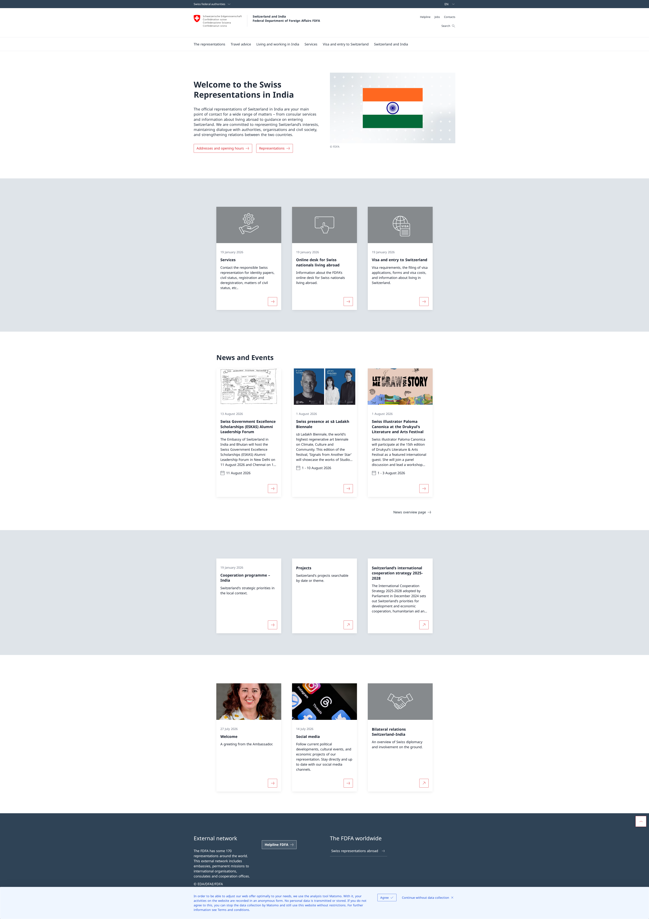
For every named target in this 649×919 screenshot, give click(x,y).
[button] (209, 44)
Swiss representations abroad (354, 851)
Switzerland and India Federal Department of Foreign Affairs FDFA (286, 18)
